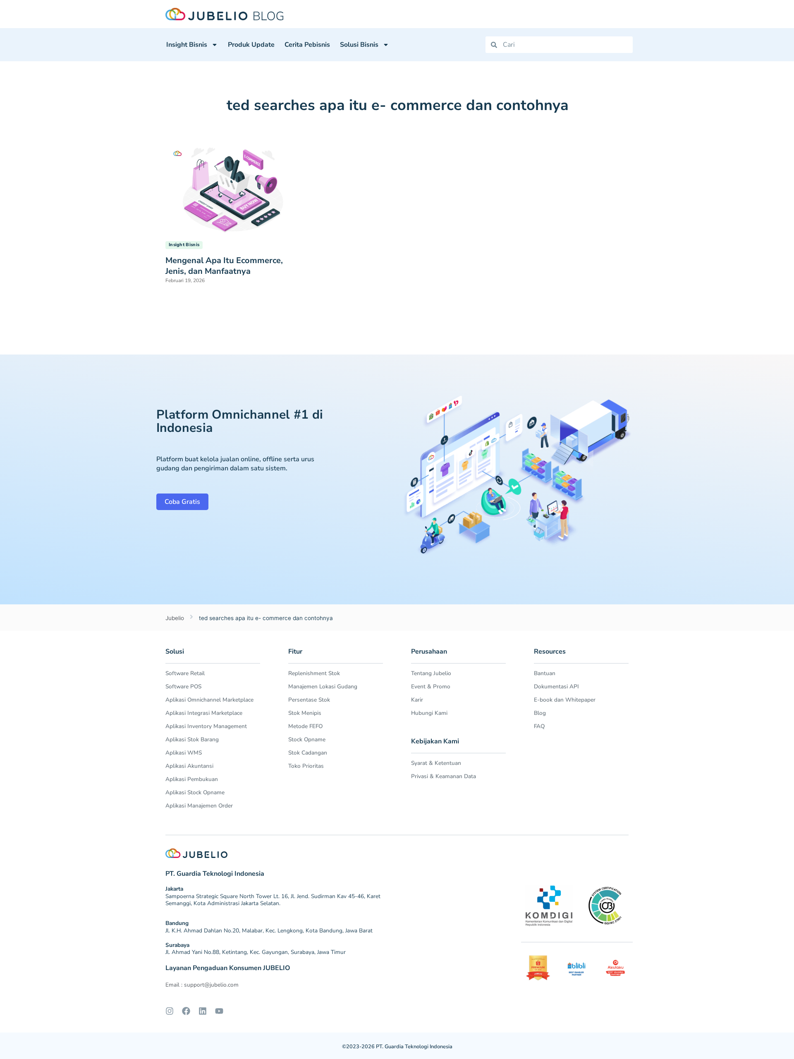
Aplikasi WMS (183, 753)
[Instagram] (169, 1011)
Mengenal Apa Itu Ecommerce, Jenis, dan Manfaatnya (224, 266)
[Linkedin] (202, 1011)
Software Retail (185, 673)
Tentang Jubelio (431, 673)
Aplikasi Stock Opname (195, 792)
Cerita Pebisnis (307, 44)
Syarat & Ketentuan (436, 763)
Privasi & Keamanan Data (443, 776)
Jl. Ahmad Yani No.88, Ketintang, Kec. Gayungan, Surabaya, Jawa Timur (255, 952)
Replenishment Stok (314, 673)
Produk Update (251, 44)
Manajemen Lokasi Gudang (322, 686)
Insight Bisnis (186, 44)
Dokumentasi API (556, 686)
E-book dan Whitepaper (565, 700)
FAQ (539, 726)
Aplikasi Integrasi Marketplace (203, 713)
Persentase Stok (309, 700)
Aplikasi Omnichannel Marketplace (209, 700)
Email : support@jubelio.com (202, 985)
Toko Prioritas (306, 766)
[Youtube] (219, 1011)
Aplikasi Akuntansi (189, 766)
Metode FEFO (305, 726)
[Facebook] (186, 1011)
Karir (417, 700)
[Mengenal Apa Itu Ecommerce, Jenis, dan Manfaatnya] (233, 187)
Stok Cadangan (307, 753)
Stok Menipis (304, 713)
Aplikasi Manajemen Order (199, 806)
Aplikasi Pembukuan (191, 779)
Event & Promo (430, 686)
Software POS (183, 686)
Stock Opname (306, 739)
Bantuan (544, 673)
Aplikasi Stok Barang (192, 739)
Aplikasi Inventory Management (206, 726)
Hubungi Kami (429, 713)
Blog (540, 713)
